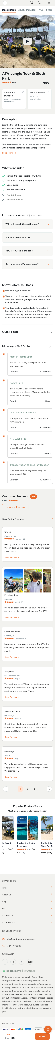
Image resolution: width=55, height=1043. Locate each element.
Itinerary (50, 9)
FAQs (40, 9)
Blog (4, 901)
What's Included (27, 9)
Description (9, 9)
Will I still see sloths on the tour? (22, 224)
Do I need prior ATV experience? (21, 264)
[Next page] (49, 789)
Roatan (23, 818)
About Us (6, 894)
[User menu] (49, 3)
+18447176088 (13, 946)
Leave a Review (15, 507)
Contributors (8, 922)
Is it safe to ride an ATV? (17, 237)
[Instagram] (13, 962)
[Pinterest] (21, 962)
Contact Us (7, 915)
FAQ (4, 908)
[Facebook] (5, 962)
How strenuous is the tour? (19, 250)
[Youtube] (30, 962)
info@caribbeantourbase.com (21, 939)
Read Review (11, 557)
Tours (4, 887)
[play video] (27, 41)
